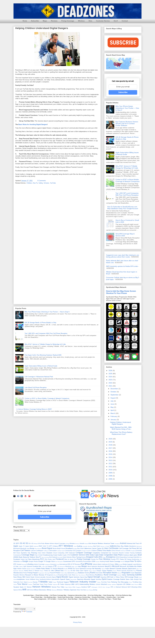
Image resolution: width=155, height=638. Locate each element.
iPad (82, 564)
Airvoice (77, 543)
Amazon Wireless (97, 543)
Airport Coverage (59, 543)
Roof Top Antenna (80, 575)
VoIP (89, 587)
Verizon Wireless (41, 586)
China (99, 550)
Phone (119, 570)
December (114, 389)
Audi (75, 546)
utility (140, 584)
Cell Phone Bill (134, 548)
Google (25, 561)
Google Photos (33, 561)
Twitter (62, 584)
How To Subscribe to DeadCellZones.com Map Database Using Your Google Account (122, 208)
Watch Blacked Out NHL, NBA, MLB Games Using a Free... (121, 428)
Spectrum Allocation (83, 579)
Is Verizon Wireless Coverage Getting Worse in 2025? (34, 409)
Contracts (138, 553)
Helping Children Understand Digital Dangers (120, 423)
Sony (37, 579)
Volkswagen (94, 587)
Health (107, 561)
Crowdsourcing (48, 555)
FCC (42, 559)
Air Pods (41, 543)
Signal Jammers (74, 577)
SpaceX (62, 579)
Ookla (77, 570)
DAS (87, 555)
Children (29, 183)
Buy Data (80, 548)
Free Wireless (104, 559)
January (114, 419)
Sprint (104, 579)
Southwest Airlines (45, 579)
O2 (49, 570)
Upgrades (119, 584)
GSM (93, 561)
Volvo (103, 587)
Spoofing (98, 579)
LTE (55, 566)
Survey (35, 582)
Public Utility (64, 572)
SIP (115, 577)
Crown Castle (57, 555)
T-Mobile (43, 581)
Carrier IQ (100, 548)
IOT (72, 564)
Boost (39, 548)
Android (123, 543)
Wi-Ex (20, 590)
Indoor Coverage (39, 564)
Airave (47, 543)
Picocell (123, 570)
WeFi (129, 587)
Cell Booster (114, 548)
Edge (104, 557)
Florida (93, 559)
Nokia (46, 570)
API (140, 543)
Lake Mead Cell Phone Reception (36, 387)
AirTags (67, 543)
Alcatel (86, 543)
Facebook (16, 559)
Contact (125, 21)
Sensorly (49, 577)
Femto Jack (51, 559)
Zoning (95, 590)
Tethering (114, 582)
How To (35, 183)
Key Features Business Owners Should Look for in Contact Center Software (127, 123)
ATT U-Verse (53, 546)
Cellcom (33, 550)
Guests (97, 561)
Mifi (128, 566)
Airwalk (82, 543)
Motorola (61, 568)
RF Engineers (49, 575)
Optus (90, 570)
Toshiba (30, 584)
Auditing (79, 546)
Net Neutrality (96, 568)
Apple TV (22, 546)
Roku (73, 575)
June (112, 404)
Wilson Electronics (40, 590)
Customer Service (103, 21)
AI (38, 543)
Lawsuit (129, 564)
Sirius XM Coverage (127, 577)
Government (67, 561)
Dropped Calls (92, 557)
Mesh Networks (92, 566)
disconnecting (45, 557)
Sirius (118, 577)
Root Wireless (90, 575)
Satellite (138, 575)
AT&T (40, 546)
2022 (111, 383)
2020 (111, 439)
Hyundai (24, 564)
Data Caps (94, 555)
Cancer (94, 548)
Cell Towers (25, 550)
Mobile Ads (133, 566)
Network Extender (115, 568)
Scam (32, 577)
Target (54, 582)
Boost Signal (47, 548)
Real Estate (99, 572)
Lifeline (21, 566)
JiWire (116, 564)
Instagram (47, 564)
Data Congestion (106, 555)
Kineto (125, 564)
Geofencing (135, 559)
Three (130, 582)
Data (90, 21)
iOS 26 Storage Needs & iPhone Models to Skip (40, 322)
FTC (117, 559)
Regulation (126, 573)
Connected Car (106, 553)
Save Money (17, 577)
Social (27, 579)
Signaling (103, 577)
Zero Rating (89, 590)
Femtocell (60, 559)
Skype (136, 577)
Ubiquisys (68, 584)
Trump (50, 584)
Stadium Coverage (113, 579)
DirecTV (38, 557)
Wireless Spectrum (70, 590)
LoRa (43, 566)
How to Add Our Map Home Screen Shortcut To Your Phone (121, 292)
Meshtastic (101, 566)
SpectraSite (73, 579)
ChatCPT (88, 550)
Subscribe (35, 21)
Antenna (129, 543)
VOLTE (100, 587)
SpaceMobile (55, 579)
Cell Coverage (123, 548)
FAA (140, 557)
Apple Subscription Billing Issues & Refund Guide (41, 366)
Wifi (24, 589)
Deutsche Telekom (29, 557)
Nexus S (31, 570)
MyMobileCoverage (86, 568)
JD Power (111, 564)
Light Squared (27, 566)
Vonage (108, 587)
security (43, 577)
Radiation (81, 573)
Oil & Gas (67, 570)
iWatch (99, 564)
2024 (111, 377)
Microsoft (123, 566)
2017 (111, 448)
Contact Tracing (129, 553)
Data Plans (118, 555)
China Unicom (115, 550)
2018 (111, 445)
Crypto (64, 555)
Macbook (68, 566)
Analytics (117, 543)
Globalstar (16, 561)
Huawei (19, 564)
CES (74, 550)
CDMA (106, 548)
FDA (46, 559)
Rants (92, 573)
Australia (85, 546)
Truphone (55, 584)
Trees (46, 584)
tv (58, 584)
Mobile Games (21, 568)
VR (114, 587)
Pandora (109, 570)
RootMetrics (99, 575)
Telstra (99, 582)
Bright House (61, 548)
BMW (28, 548)
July (112, 401)
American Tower (109, 543)
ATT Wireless (65, 545)
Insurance (53, 564)
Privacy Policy (77, 622)
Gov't (116, 21)
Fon (97, 559)
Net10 (103, 568)
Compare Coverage (84, 553)
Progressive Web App (43, 572)
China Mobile (106, 550)
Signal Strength (93, 577)
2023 (111, 380)
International (63, 564)
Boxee (55, 548)
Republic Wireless (19, 575)
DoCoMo (60, 557)
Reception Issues (110, 573)
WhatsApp (134, 587)
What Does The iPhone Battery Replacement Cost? (121, 433)
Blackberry (132, 546)
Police (25, 572)
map (79, 566)
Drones (83, 557)
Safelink (119, 575)
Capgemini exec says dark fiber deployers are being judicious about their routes (122, 256)
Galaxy (129, 559)
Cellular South (61, 550)
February (114, 416)
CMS (66, 553)
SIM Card (110, 577)
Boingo (32, 548)
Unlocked (104, 584)
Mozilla (66, 568)
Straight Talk (138, 579)
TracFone (36, 584)
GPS (73, 561)
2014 (111, 457)
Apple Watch (29, 546)
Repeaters (138, 573)
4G (24, 543)
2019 (111, 442)
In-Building (30, 564)
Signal (54, 577)
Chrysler (133, 550)
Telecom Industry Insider (82, 581)
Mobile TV (49, 568)
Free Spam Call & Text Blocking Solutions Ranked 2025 (43, 355)
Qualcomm (70, 572)
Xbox (78, 590)
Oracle (94, 570)
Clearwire (49, 553)
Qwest (76, 572)
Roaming (61, 575)
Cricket (40, 555)
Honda (122, 561)
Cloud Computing (58, 553)
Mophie (55, 568)
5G (27, 543)
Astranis (36, 546)
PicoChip (130, 570)
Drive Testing (76, 557)
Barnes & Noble (105, 546)
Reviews (54, 21)
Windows (54, 590)
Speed (93, 579)
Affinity (35, 543)
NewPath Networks (18, 570)
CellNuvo (46, 550)
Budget (75, 548)
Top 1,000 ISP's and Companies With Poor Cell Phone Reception (46, 333)
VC (25, 587)
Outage (104, 570)
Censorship (68, 550)
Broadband (69, 548)
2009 (111, 473)
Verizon (29, 587)
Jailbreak (105, 564)
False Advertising (33, 559)
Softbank (32, 579)
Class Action (42, 553)
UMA (72, 584)
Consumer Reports (118, 553)
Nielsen (37, 570)
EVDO (118, 557)
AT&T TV (46, 546)
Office (52, 570)
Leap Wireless (137, 564)
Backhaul (90, 546)
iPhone (88, 564)
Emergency (110, 557)
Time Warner (22, 584)
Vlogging (78, 587)
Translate (29, 612)
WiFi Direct (30, 590)
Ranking (87, 572)
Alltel (89, 543)
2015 (111, 454)
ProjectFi (52, 572)
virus (73, 587)
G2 (125, 559)
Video (62, 587)
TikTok (15, 584)
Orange (98, 570)
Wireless (81, 21)
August (113, 398)
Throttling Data (137, 582)
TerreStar (104, 582)
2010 (111, 470)
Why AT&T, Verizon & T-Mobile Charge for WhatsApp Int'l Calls (45, 344)
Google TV (41, 561)
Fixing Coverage (67, 21)
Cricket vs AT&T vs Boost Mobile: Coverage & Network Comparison (47, 398)
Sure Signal (23, 582)
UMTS (77, 584)
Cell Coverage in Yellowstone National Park (39, 377)
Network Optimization (129, 568)
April (112, 410)
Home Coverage (115, 561)
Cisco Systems (21, 553)
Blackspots (16, 548)
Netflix (107, 568)
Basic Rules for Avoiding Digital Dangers (32, 124)
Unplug (109, 584)
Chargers (78, 550)
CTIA (68, 555)
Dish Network (53, 557)
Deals (20, 557)
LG (14, 566)
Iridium (95, 564)
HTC (14, 564)
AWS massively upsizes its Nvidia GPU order (122, 266)
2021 (111, 386)
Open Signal (84, 570)
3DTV (18, 543)
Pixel (134, 570)
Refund (119, 572)
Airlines (51, 543)
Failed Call (24, 559)
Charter (84, 550)
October (114, 392)
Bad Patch (96, 546)
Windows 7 (60, 590)
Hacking (102, 561)
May (112, 407)
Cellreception (53, 550)
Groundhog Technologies (83, 561)
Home (25, 21)
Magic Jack (74, 566)
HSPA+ (139, 561)
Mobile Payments (31, 568)
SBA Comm (26, 577)
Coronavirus (17, 555)
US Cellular (127, 584)
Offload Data (59, 570)
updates (114, 584)
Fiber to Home (68, 559)
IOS (69, 564)
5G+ (30, 543)
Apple (15, 546)
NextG (26, 570)
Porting (29, 573)
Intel (58, 564)
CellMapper (39, 550)
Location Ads (37, 566)
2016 (111, 451)
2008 (111, 476)
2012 (111, 463)
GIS (141, 559)
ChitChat (123, 550)
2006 (111, 479)
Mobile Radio (40, 568)
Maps (45, 21)
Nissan (42, 570)
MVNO (70, 568)
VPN (111, 587)
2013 (111, 460)
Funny (122, 559)
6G (32, 543)
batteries (113, 546)
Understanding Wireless (87, 584)
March (113, 413)
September (115, 395)
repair (133, 572)
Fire (75, 559)
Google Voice (50, 561)
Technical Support (63, 582)
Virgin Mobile (68, 587)
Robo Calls (67, 575)
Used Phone (134, 584)
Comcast (72, 553)
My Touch (76, 568)
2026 (111, 370)
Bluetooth (23, 548)
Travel (41, 584)
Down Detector (67, 557)
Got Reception (59, 561)
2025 (111, 373)
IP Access (76, 564)
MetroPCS (108, 566)
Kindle (120, 564)
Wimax (49, 590)
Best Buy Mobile (123, 546)
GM (21, 561)
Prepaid (35, 573)
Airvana (72, 543)
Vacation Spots (18, 587)
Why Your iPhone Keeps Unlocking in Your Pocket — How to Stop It (47, 312)
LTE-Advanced (61, 566)
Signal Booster (62, 577)
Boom (36, 548)
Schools (46, 183)
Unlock (98, 584)
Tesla (109, 582)
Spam (68, 579)
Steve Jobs (129, 579)
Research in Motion (31, 575)
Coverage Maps (27, 555)
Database (126, 555)
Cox (36, 555)
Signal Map (83, 577)
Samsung (130, 575)
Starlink (122, 579)
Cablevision (87, 548)
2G (14, 543)
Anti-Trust (136, 543)
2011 (110, 467)
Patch (114, 570)
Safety (41, 183)
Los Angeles (49, 566)
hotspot (127, 561)
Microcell (115, 566)
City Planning (32, 553)
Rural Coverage (110, 575)
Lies (17, 566)
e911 (100, 557)
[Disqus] (57, 215)
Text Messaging (123, 582)
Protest (57, 573)
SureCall (30, 582)
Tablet (50, 582)
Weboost (124, 587)
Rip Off (56, 575)
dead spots (133, 555)
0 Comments (41, 180)
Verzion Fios (56, 587)
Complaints (96, 553)
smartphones (20, 579)
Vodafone (84, 587)
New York (139, 568)
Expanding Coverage (126, 557)
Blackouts (139, 546)
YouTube (53, 183)
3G (21, 543)
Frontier (113, 559)
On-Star (72, 570)
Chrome (127, 550)
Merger (84, 566)
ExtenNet (136, 557)
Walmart (118, 587)
